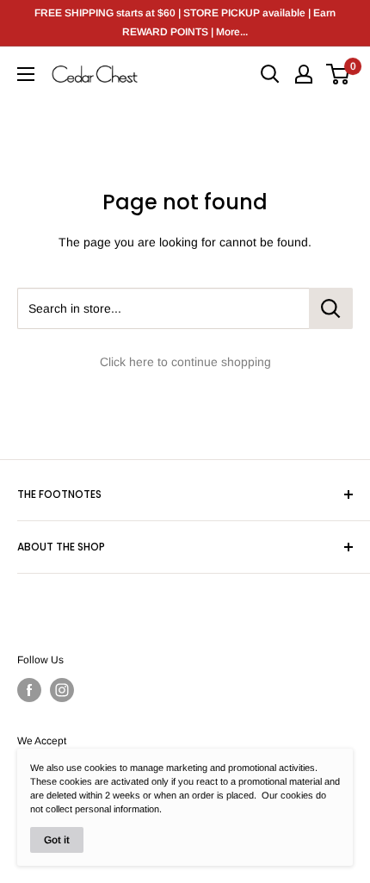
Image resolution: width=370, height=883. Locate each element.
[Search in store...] (331, 308)
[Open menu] (25, 74)
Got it (57, 840)
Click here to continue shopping (185, 362)
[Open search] (270, 74)
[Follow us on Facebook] (29, 690)
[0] (338, 74)
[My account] (303, 74)
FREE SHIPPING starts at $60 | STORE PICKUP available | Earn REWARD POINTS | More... (185, 22)
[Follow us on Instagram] (62, 690)
